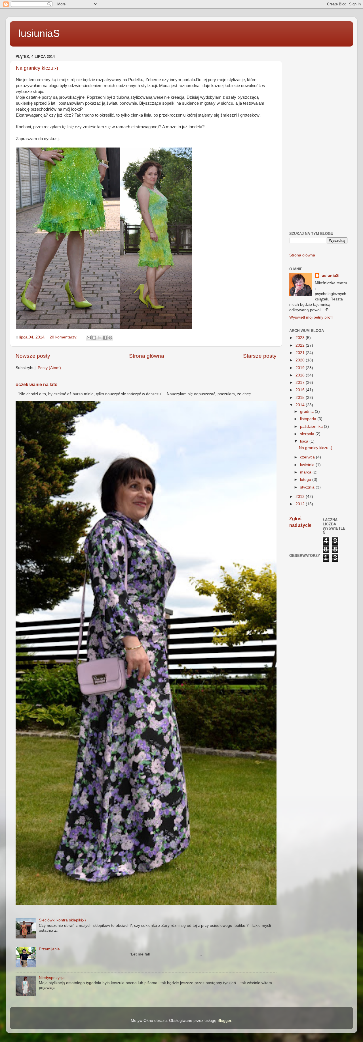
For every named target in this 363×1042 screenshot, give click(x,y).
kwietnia (308, 465)
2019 (301, 368)
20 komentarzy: (64, 337)
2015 (301, 397)
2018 (301, 375)
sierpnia (307, 434)
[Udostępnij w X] (99, 337)
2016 (301, 390)
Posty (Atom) (49, 368)
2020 (301, 360)
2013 (301, 496)
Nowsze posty (33, 356)
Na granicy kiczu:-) (37, 68)
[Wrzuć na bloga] (94, 337)
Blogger (224, 1020)
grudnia (307, 411)
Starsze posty (260, 356)
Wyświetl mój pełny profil (311, 317)
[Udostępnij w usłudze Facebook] (105, 337)
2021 (301, 353)
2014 (301, 405)
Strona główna (146, 356)
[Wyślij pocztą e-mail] (89, 337)
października (312, 426)
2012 (301, 504)
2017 (301, 382)
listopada (308, 419)
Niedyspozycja (52, 978)
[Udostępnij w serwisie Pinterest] (110, 337)
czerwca (308, 457)
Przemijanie (49, 949)
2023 (301, 338)
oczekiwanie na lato (37, 384)
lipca (304, 441)
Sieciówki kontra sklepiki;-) (62, 920)
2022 (301, 345)
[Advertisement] (318, 138)
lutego (306, 479)
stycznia (308, 487)
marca (306, 472)
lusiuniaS (39, 33)
